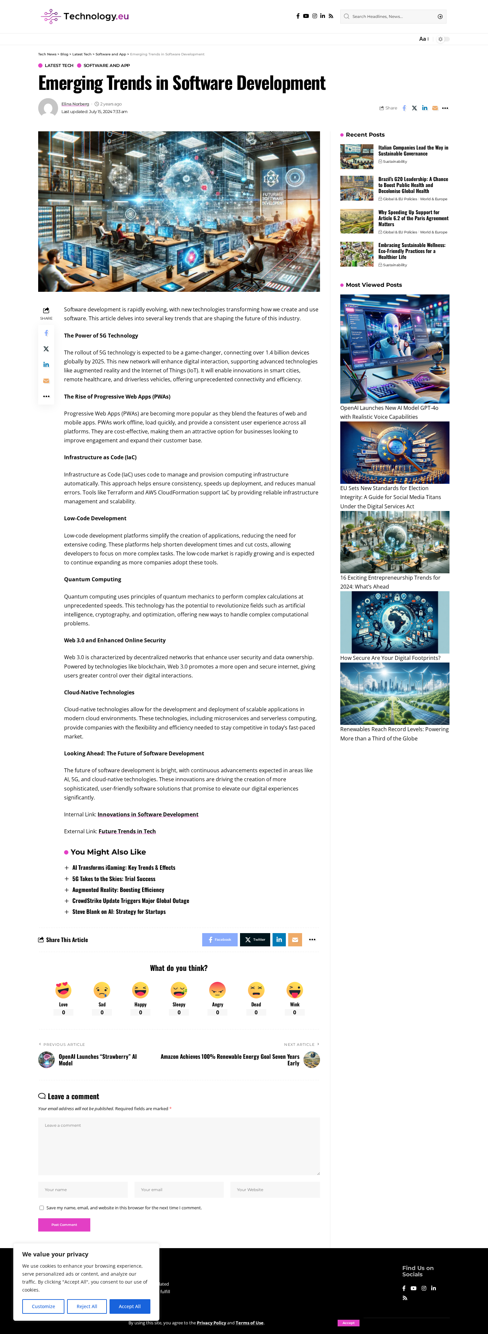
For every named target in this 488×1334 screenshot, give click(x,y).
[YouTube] (306, 16)
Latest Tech (59, 65)
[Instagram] (315, 16)
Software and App (107, 65)
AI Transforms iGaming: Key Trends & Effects (123, 867)
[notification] (411, 39)
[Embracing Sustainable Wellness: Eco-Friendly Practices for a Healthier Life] (356, 254)
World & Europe (433, 199)
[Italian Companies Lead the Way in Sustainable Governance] (356, 156)
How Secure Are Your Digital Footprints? (390, 658)
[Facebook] (298, 16)
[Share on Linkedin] (424, 108)
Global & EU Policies (400, 199)
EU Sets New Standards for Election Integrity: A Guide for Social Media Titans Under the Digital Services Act (390, 497)
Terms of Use (250, 1323)
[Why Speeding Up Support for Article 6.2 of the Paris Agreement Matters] (356, 221)
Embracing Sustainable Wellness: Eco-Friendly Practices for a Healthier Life (412, 250)
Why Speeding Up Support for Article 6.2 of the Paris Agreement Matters (413, 217)
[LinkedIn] (323, 16)
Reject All (87, 1306)
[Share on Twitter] (414, 108)
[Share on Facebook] (404, 108)
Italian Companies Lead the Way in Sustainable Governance (413, 150)
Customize (43, 1306)
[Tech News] (84, 16)
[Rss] (331, 16)
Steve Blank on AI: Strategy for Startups (119, 911)
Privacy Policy (211, 1323)
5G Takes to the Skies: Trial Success (113, 878)
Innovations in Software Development (148, 814)
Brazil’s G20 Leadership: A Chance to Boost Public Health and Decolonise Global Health (413, 184)
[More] (445, 108)
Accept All (130, 1306)
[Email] (435, 108)
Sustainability (395, 161)
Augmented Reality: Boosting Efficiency (118, 889)
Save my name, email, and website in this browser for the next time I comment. (124, 1208)
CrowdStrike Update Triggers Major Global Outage (130, 900)
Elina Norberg (75, 103)
